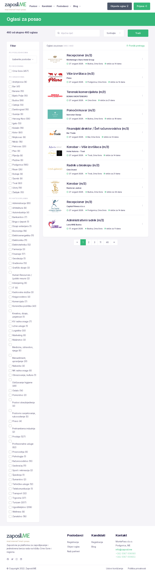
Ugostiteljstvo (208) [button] (22, 507)
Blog (75, 6)
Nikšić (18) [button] (17, 141)
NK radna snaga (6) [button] (22, 370)
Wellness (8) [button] (18, 511)
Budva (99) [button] (18, 100)
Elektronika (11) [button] (19, 240)
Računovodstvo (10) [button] (22, 461)
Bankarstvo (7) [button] (19, 217)
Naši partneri (73, 551)
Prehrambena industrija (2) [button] (23, 430)
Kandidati (47, 6)
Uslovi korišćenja (114, 568)
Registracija (73, 542)
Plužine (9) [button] (17, 160)
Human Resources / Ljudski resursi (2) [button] (22, 277)
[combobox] (114, 33)
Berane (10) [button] (18, 91)
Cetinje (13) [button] (18, 105)
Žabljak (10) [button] (18, 192)
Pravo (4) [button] (17, 421)
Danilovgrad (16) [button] (20, 109)
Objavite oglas (118, 6)
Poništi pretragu (136, 45)
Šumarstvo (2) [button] (19, 479)
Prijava (141, 6)
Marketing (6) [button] (19, 335)
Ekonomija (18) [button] (19, 231)
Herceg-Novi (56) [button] (21, 118)
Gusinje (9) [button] (17, 114)
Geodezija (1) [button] (19, 258)
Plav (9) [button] (16, 151)
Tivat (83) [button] (17, 183)
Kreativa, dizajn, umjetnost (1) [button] (20, 315)
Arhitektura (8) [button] (19, 208)
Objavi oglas (73, 546)
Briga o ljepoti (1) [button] (20, 221)
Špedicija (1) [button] (18, 475)
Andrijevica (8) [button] (19, 82)
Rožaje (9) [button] (17, 174)
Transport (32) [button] (19, 493)
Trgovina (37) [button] (19, 498)
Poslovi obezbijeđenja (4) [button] (23, 404)
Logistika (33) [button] (19, 330)
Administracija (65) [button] (21, 203)
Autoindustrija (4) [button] (20, 212)
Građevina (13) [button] (19, 263)
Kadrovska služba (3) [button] (23, 292)
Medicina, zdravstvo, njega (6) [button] (22, 349)
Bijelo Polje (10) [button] (20, 95)
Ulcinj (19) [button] (17, 187)
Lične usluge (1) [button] (20, 326)
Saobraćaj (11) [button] (19, 465)
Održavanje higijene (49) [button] (22, 384)
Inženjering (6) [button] (19, 283)
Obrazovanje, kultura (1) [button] (24, 375)
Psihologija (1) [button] (19, 456)
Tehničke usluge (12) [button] (22, 484)
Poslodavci (62, 6)
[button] (142, 59)
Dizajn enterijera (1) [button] (22, 226)
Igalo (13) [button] (16, 123)
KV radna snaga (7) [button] (22, 321)
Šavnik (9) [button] (17, 178)
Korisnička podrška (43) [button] (24, 306)
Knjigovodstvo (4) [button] (21, 296)
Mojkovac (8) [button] (19, 137)
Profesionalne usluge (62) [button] (22, 445)
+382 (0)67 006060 (126, 553)
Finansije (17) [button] (18, 254)
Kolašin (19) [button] (18, 128)
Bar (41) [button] (16, 86)
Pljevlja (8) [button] (17, 155)
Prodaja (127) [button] (19, 436)
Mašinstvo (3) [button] (19, 339)
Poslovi (33, 6)
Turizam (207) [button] (19, 502)
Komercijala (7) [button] (19, 301)
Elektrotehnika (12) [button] (21, 244)
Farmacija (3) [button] (18, 249)
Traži (138, 33)
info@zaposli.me (124, 549)
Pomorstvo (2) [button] (19, 395)
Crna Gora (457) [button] (20, 71)
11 (100, 242)
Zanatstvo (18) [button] (19, 516)
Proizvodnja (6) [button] (20, 452)
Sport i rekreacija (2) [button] (22, 470)
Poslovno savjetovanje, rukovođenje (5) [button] (24, 415)
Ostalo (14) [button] (17, 390)
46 (107, 242)
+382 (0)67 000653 (125, 556)
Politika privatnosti (137, 568)
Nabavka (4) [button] (18, 366)
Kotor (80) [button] (17, 132)
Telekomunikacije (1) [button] (22, 488)
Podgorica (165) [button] (20, 164)
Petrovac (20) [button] (19, 146)
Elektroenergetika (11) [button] (23, 235)
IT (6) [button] (15, 287)
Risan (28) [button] (17, 169)
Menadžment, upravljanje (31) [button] (19, 360)
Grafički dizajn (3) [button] (21, 267)
